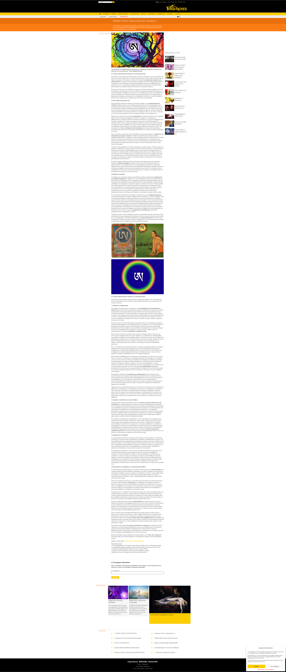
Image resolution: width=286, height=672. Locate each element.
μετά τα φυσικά (134, 14)
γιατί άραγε (170, 14)
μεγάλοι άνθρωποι (123, 14)
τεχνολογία (151, 14)
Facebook (139, 664)
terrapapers (106, 14)
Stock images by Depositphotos (143, 666)
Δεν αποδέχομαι (275, 666)
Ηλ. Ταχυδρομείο (115, 570)
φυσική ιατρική (113, 16)
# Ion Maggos (163, 2)
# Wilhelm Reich (182, 2)
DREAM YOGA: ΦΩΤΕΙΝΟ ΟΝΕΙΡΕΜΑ (134, 541)
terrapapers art (161, 14)
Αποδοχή (256, 666)
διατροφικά (103, 16)
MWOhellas (143, 661)
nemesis (113, 14)
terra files (102, 631)
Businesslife (153, 661)
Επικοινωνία (145, 664)
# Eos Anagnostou (172, 2)
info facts (177, 14)
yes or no (143, 14)
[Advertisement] (176, 41)
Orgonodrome (133, 661)
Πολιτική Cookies (261, 669)
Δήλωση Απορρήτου (270, 669)
